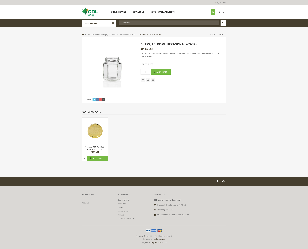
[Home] (83, 35)
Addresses (122, 204)
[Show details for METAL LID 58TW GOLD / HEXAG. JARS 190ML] (95, 131)
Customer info (123, 200)
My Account (221, 2)
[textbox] (169, 22)
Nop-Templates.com (159, 242)
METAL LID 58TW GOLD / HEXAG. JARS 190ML (95, 148)
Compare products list (126, 218)
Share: (89, 99)
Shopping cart (123, 211)
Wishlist (121, 215)
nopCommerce (159, 239)
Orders (120, 207)
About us (85, 203)
